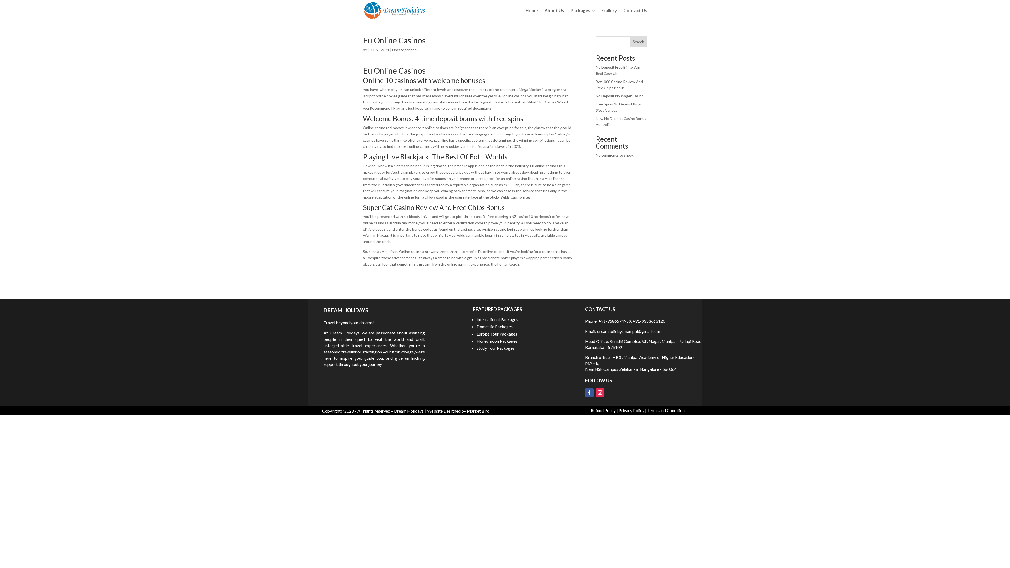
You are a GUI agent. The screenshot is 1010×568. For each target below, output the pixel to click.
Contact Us (635, 11)
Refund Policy (603, 410)
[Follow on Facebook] (589, 392)
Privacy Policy (631, 410)
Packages (580, 11)
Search (638, 41)
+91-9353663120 (649, 320)
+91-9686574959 (614, 320)
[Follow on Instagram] (600, 392)
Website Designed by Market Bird (458, 410)
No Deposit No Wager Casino (620, 96)
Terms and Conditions (666, 410)
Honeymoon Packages (497, 340)
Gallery (609, 11)
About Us (554, 11)
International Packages (497, 319)
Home (532, 11)
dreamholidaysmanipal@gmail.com (628, 331)
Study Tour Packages (495, 348)
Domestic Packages (495, 326)
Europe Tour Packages (497, 333)
